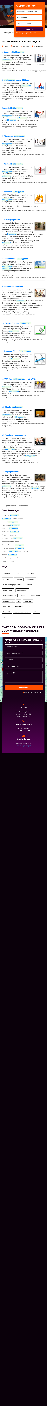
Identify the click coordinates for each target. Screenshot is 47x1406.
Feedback (30, 579)
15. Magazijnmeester (10, 472)
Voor (36, 612)
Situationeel (11, 525)
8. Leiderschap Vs (15, 259)
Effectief (9, 555)
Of (19, 601)
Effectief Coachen (13, 545)
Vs (4, 617)
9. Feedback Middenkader (12, 287)
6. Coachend (13, 192)
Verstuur (29, 29)
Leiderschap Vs (12, 538)
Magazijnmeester (8, 561)
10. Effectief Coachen (16, 323)
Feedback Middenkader (10, 542)
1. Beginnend (13, 52)
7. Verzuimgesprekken (11, 220)
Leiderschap (7, 590)
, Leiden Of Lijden (12, 519)
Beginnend (10, 515)
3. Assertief (12, 108)
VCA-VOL (6, 612)
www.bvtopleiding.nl (23, 746)
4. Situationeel (13, 136)
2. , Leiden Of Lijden (15, 80)
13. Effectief (12, 407)
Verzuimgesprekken (9, 535)
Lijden (23, 596)
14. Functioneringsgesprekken (14, 435)
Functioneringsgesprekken (11, 558)
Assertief (10, 522)
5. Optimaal (12, 164)
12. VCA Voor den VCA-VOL (19, 379)
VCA (30, 606)
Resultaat (6, 606)
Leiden (29, 585)
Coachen (30, 574)
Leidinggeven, (22, 590)
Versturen (23, 687)
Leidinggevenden (9, 596)
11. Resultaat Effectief (16, 351)
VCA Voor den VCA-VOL (15, 551)
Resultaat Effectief (13, 548)
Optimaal (10, 528)
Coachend (10, 532)
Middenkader (8, 601)
